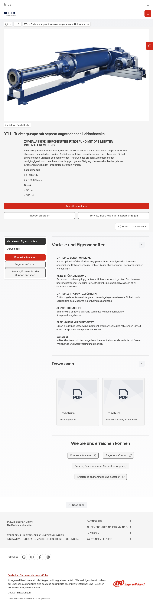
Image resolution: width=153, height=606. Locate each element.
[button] (100, 245)
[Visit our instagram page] (48, 557)
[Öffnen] (147, 13)
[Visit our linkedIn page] (24, 557)
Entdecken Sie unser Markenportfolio (28, 575)
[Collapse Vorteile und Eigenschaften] (142, 245)
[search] (148, 4)
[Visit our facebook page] (40, 557)
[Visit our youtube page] (32, 557)
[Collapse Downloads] (142, 364)
